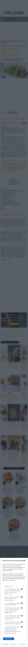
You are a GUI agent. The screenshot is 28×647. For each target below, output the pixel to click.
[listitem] (14, 586)
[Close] (25, 560)
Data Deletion (5, 644)
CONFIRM (8, 638)
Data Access (14, 644)
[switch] (22, 589)
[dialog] (14, 602)
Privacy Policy (22, 644)
